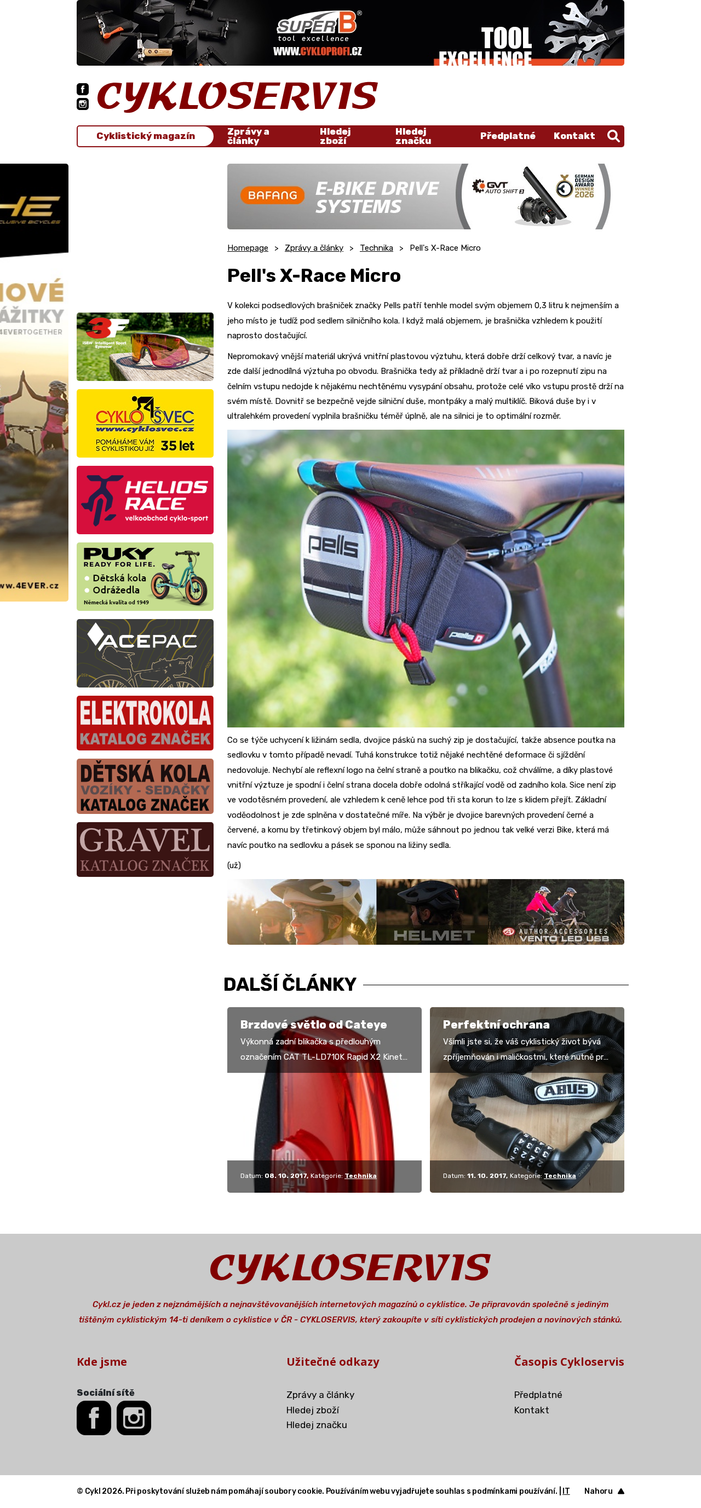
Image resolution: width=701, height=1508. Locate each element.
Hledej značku (413, 136)
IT (566, 1491)
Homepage (247, 248)
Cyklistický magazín (145, 136)
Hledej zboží (335, 136)
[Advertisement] (145, 232)
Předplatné (508, 135)
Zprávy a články (248, 136)
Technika (376, 248)
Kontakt (574, 135)
